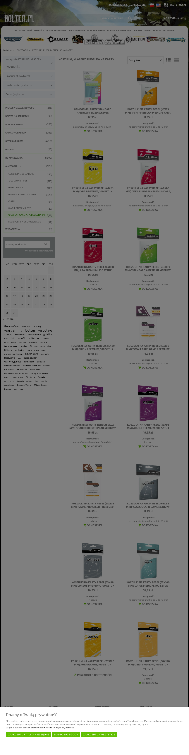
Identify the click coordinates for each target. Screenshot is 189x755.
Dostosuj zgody (66, 734)
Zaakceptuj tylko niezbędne (28, 734)
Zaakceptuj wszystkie (99, 734)
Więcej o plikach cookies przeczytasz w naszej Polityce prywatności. (40, 727)
